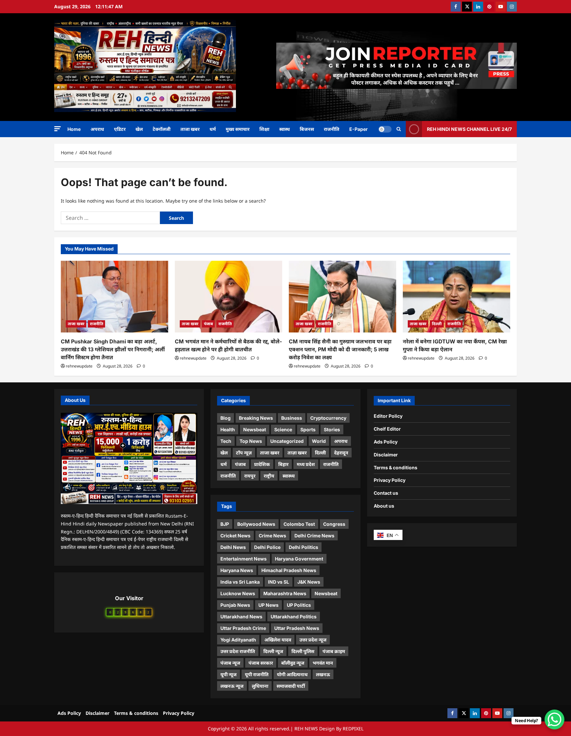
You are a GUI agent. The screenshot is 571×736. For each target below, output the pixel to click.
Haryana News (236, 570)
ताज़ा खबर (297, 452)
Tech (225, 441)
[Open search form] (399, 129)
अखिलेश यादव (277, 639)
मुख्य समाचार (237, 129)
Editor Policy (388, 416)
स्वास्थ (284, 129)
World (319, 441)
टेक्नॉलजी (162, 129)
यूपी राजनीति (257, 674)
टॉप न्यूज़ (244, 452)
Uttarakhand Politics (294, 616)
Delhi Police (267, 547)
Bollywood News (256, 524)
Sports (308, 429)
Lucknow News (237, 593)
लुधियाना (260, 686)
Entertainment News (243, 559)
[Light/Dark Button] (385, 129)
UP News (268, 605)
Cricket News (235, 535)
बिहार (283, 464)
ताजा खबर (190, 129)
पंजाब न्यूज (230, 663)
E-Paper (358, 129)
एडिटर (120, 129)
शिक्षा (264, 129)
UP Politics (299, 605)
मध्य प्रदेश (306, 464)
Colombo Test (299, 524)
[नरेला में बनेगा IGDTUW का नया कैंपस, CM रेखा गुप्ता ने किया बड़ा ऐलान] (456, 296)
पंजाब (208, 324)
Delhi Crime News (314, 535)
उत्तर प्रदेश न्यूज (312, 639)
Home (74, 129)
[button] (57, 128)
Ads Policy (386, 442)
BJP (224, 524)
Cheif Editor (387, 429)
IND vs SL (278, 582)
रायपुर (249, 476)
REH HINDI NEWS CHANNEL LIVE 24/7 (469, 129)
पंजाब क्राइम (334, 651)
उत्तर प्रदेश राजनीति (237, 651)
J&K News (308, 582)
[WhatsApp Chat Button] (554, 719)
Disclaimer (386, 454)
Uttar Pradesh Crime (243, 628)
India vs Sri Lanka (240, 582)
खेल (139, 129)
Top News (251, 441)
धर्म (212, 129)
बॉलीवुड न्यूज (292, 663)
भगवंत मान (323, 663)
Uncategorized (287, 441)
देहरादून (341, 452)
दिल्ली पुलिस (302, 651)
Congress (334, 524)
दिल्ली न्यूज (273, 651)
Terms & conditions (395, 467)
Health (227, 429)
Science (283, 429)
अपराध (97, 129)
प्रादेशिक (262, 464)
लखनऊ (323, 674)
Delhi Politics (303, 547)
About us (384, 506)
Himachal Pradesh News (288, 570)
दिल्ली (437, 324)
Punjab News (235, 605)
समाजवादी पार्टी (291, 686)
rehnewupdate (79, 366)
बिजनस (307, 129)
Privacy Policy (389, 480)
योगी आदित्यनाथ (292, 674)
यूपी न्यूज (228, 674)
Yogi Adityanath (238, 639)
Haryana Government (299, 559)
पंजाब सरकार (260, 663)
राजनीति (331, 129)
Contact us (386, 493)
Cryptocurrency (328, 418)
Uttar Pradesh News (296, 628)
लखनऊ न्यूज (232, 686)
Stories (332, 429)
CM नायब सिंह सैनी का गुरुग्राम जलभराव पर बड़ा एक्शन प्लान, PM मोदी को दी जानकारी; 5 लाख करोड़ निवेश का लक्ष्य (340, 349)
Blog (225, 418)
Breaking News (256, 418)
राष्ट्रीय (269, 476)
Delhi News (233, 547)
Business (291, 418)
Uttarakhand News (241, 616)
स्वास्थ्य (289, 476)
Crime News (272, 535)
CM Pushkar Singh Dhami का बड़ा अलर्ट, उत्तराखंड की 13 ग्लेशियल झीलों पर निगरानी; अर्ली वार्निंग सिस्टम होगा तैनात (113, 349)
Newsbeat (254, 429)
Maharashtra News (284, 593)
